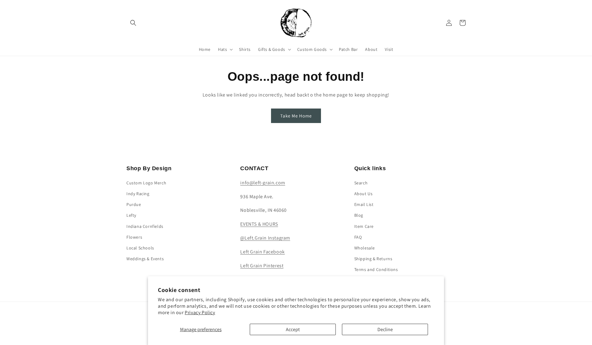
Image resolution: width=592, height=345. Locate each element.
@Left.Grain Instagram (265, 238)
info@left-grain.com (262, 182)
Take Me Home (296, 116)
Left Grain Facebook (262, 251)
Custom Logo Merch (146, 183)
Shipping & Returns (373, 258)
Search (361, 183)
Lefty (131, 215)
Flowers (134, 237)
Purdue (133, 204)
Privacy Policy (200, 312)
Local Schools (140, 248)
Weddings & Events (145, 258)
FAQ (358, 237)
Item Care (364, 226)
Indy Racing (138, 193)
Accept (293, 329)
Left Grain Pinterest (261, 265)
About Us (363, 193)
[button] (133, 23)
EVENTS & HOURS (259, 224)
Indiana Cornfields (144, 226)
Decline (385, 329)
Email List (364, 204)
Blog (358, 215)
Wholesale (364, 248)
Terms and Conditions (376, 269)
